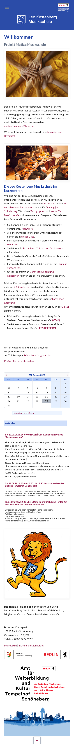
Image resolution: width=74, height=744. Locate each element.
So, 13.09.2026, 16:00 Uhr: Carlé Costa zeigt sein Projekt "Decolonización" (34, 436)
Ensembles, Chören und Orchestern (43, 248)
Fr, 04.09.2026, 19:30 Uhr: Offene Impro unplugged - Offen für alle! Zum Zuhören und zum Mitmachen (36, 503)
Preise (7, 361)
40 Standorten (22, 287)
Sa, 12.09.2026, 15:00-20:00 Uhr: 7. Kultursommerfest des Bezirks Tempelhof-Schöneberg (34, 484)
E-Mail (65, 306)
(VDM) (56, 320)
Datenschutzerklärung (31, 645)
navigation (7, 7)
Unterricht (48, 203)
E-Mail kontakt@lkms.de (36, 355)
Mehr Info (27, 228)
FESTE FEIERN (47, 328)
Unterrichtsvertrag (24, 361)
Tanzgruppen (38, 211)
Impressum (10, 645)
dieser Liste (27, 236)
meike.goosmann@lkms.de (19, 126)
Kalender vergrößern (23, 413)
